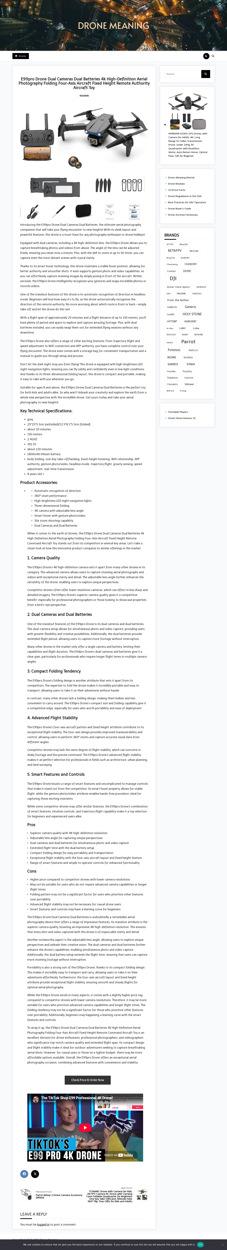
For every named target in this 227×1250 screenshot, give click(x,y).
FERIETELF (197, 293)
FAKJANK (181, 293)
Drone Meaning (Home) (181, 177)
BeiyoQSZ (184, 244)
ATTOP (170, 244)
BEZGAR (194, 251)
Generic (190, 307)
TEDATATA (84, 96)
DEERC (187, 271)
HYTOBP (172, 321)
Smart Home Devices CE (182, 418)
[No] (222, 1244)
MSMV (185, 334)
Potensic (174, 350)
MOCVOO (171, 334)
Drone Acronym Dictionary (183, 214)
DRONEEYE (201, 287)
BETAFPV (175, 251)
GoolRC (171, 314)
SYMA (191, 364)
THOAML (171, 371)
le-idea (170, 328)
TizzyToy (187, 371)
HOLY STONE (192, 314)
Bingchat (171, 258)
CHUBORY (191, 264)
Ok (200, 1244)
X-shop (183, 391)
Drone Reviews (176, 183)
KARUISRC (190, 321)
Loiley (196, 328)
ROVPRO (188, 357)
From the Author (178, 300)
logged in (43, 1224)
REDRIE (171, 357)
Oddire (170, 342)
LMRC (182, 328)
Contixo (171, 271)
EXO (169, 293)
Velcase (189, 384)
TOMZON (188, 378)
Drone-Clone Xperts (178, 286)
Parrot (188, 342)
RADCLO (193, 350)
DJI (173, 278)
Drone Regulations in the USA (184, 196)
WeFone (170, 391)
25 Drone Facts (176, 189)
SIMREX (173, 364)
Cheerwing (172, 264)
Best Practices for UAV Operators (187, 202)
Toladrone (172, 377)
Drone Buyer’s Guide (179, 208)
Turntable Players (178, 411)
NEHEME (198, 334)
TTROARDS (172, 384)
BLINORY (185, 258)
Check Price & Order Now (87, 1080)
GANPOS (172, 307)
